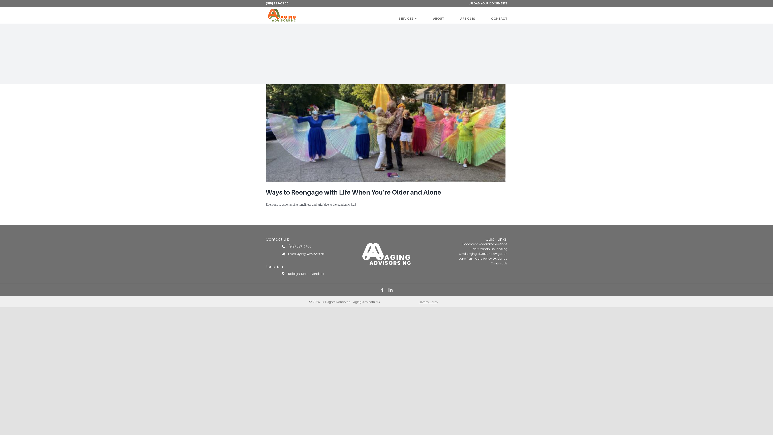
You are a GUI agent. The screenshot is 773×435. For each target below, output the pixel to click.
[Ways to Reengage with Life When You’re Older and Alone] (386, 133)
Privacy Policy (428, 302)
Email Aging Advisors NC (306, 254)
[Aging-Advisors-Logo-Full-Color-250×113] (282, 10)
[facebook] (382, 290)
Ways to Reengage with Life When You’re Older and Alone (353, 192)
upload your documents (488, 3)
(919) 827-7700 (277, 3)
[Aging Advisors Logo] (386, 244)
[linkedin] (391, 290)
